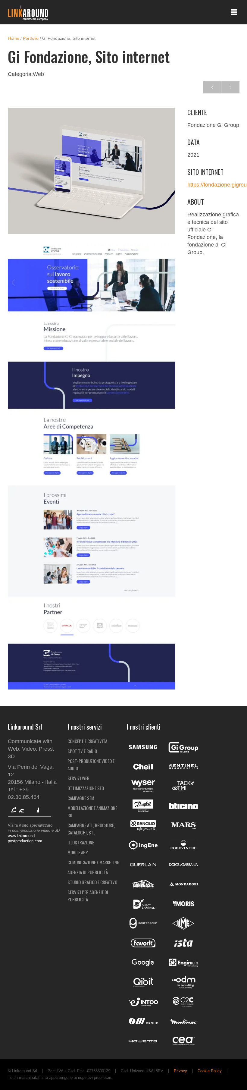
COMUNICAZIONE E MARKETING (93, 862)
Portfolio (31, 38)
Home (13, 38)
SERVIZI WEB (78, 778)
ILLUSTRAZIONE (80, 842)
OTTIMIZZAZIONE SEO (85, 788)
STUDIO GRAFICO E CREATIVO (92, 882)
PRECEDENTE (230, 87)
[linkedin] (35, 808)
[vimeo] (12, 808)
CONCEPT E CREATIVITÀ (87, 741)
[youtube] (23, 808)
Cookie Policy (210, 1071)
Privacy (180, 1071)
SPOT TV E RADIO (82, 751)
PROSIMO (212, 87)
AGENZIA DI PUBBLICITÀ (87, 872)
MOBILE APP (77, 852)
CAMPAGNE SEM (80, 798)
